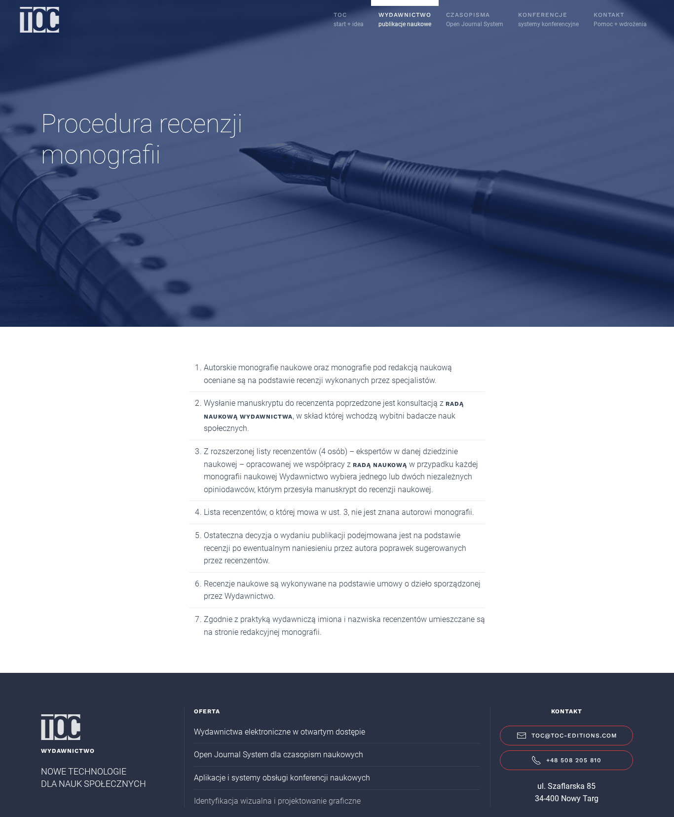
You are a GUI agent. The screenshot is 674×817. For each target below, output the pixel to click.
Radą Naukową (380, 465)
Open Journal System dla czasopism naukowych (278, 754)
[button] (405, 19)
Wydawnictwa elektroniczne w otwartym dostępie (279, 732)
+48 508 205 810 (573, 760)
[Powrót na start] (39, 19)
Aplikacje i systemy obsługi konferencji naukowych (282, 777)
